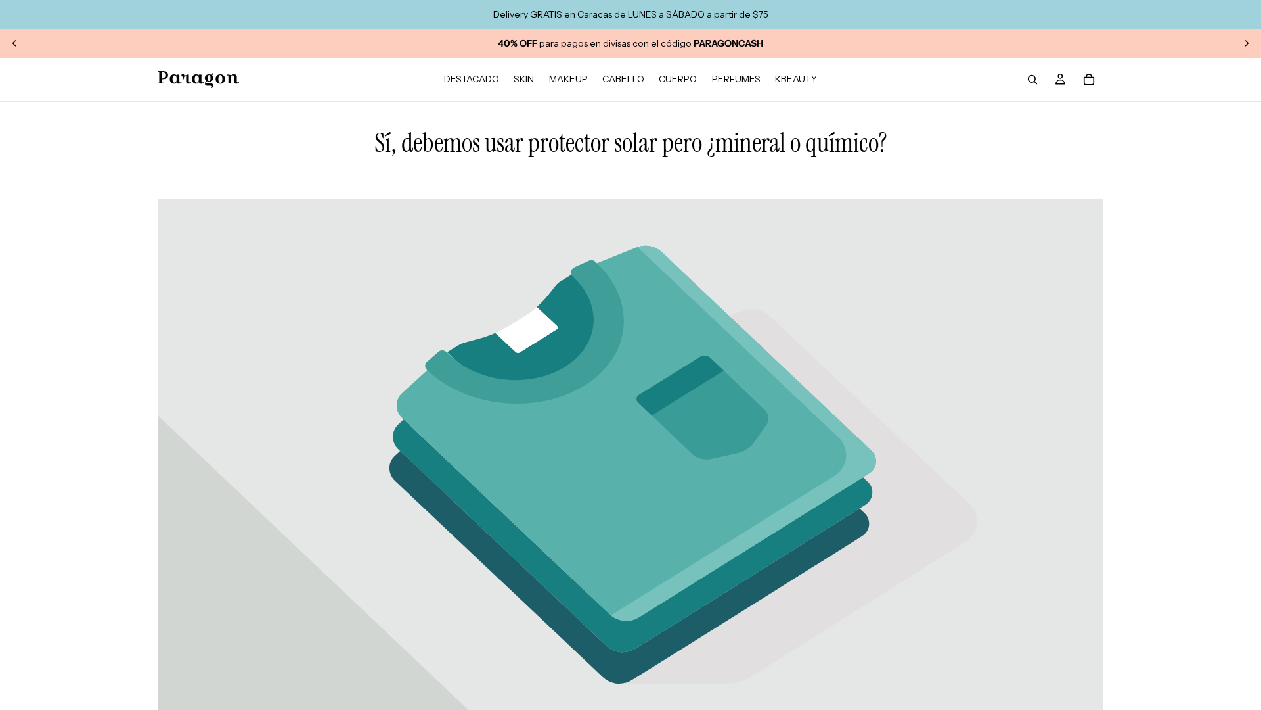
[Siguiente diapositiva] (1246, 43)
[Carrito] (1088, 79)
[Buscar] (1032, 79)
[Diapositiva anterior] (14, 43)
